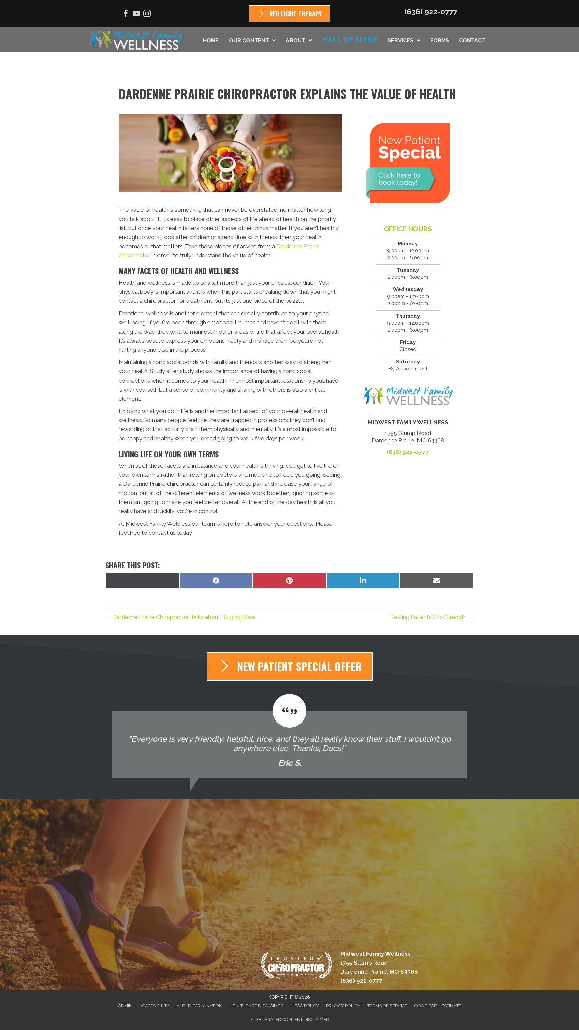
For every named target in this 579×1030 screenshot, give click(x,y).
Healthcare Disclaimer (256, 1005)
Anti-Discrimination (199, 1005)
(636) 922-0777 (430, 11)
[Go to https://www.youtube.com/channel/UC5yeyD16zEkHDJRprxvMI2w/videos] (136, 14)
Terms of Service (387, 1005)
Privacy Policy (343, 1005)
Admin (125, 1005)
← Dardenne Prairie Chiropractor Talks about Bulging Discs (180, 617)
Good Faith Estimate (437, 1005)
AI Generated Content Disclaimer (290, 1019)
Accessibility (154, 1005)
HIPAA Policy (305, 1005)
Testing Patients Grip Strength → (432, 617)
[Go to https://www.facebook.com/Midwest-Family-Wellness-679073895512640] (125, 14)
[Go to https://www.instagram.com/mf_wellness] (147, 14)
